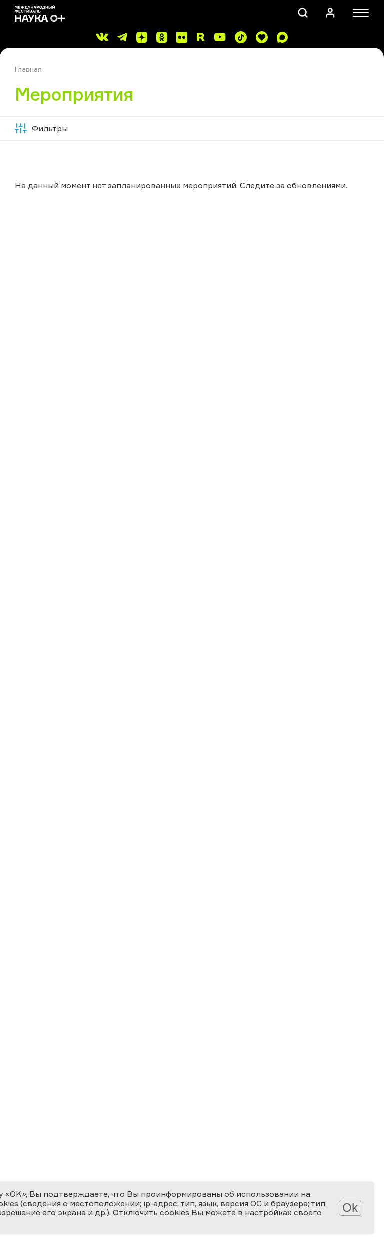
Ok (350, 1207)
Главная (28, 69)
